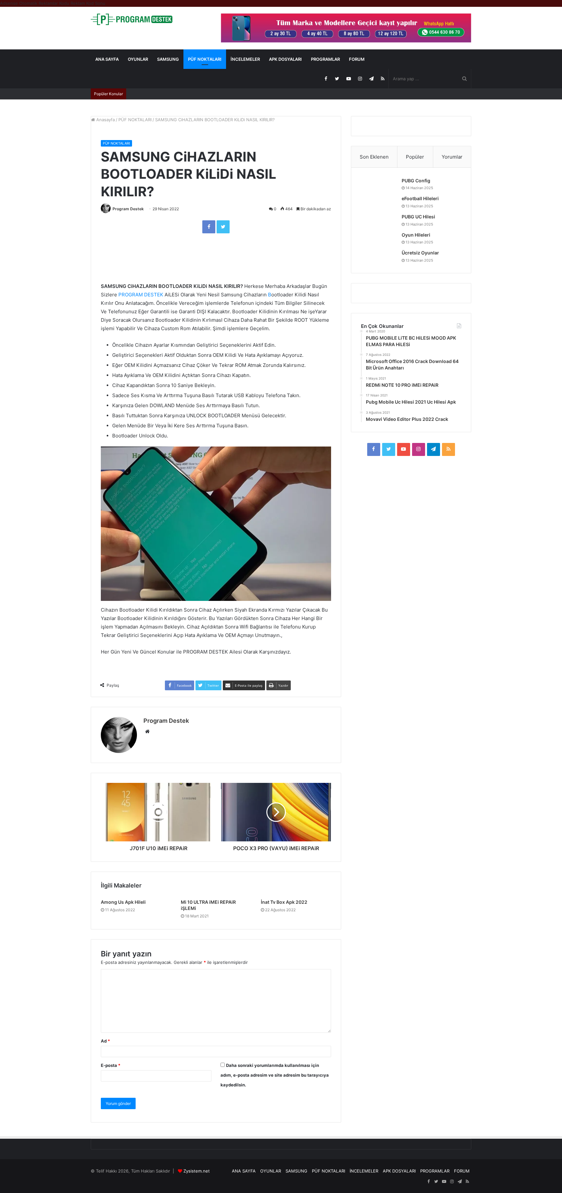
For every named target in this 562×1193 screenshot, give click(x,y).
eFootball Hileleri (420, 198)
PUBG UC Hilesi (418, 216)
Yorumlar (452, 157)
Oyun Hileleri (416, 235)
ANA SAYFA (107, 59)
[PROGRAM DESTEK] (131, 19)
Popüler (415, 157)
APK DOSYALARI (285, 59)
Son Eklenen (374, 157)
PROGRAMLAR (325, 59)
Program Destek (128, 208)
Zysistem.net (196, 1171)
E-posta (110, 1065)
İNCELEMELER (245, 59)
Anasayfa (105, 119)
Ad (105, 1041)
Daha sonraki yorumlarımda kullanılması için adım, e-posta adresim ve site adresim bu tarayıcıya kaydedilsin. (275, 1075)
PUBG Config (416, 180)
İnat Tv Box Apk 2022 (284, 902)
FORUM (357, 59)
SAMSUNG (168, 59)
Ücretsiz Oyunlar (420, 252)
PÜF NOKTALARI (204, 59)
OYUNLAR (138, 59)
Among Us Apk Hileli (123, 902)
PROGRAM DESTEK (140, 295)
